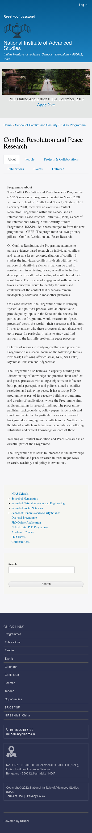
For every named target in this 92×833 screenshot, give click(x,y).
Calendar (11, 667)
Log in (83, 4)
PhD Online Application (26, 522)
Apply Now (46, 104)
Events (37, 169)
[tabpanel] (46, 325)
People (29, 159)
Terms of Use (15, 796)
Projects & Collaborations (61, 159)
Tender (9, 691)
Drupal (24, 821)
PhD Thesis (18, 537)
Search (12, 564)
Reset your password (19, 16)
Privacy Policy (36, 796)
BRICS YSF (12, 707)
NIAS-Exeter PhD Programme (30, 527)
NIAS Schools (20, 494)
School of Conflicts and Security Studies (36, 513)
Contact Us (12, 675)
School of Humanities (25, 499)
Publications (16, 169)
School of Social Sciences (27, 508)
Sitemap (10, 683)
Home (8, 125)
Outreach (58, 169)
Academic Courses (23, 532)
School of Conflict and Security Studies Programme (50, 125)
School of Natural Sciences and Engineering (38, 503)
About (12, 159)
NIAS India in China (17, 715)
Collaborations (20, 542)
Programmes (13, 634)
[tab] (12, 159)
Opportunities (13, 699)
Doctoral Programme (24, 518)
